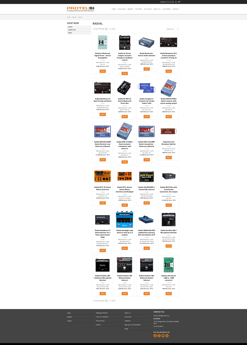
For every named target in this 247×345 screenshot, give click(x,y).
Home (114, 9)
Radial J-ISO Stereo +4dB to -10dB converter (169, 278)
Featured (138, 9)
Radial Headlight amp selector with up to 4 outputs (124, 232)
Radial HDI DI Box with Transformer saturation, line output (169, 189)
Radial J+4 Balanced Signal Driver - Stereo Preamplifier (102, 55)
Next (113, 29)
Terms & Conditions (102, 317)
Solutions (148, 9)
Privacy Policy (100, 321)
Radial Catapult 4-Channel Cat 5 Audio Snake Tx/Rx (146, 101)
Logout (69, 321)
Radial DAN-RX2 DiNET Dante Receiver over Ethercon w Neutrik (102, 144)
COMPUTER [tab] (72, 30)
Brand (74, 17)
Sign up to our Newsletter (133, 325)
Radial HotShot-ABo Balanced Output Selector (146, 278)
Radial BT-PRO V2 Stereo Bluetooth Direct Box (124, 101)
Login (69, 313)
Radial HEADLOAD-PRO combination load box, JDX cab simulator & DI (146, 232)
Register (69, 317)
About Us (157, 9)
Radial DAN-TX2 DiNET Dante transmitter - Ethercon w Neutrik (146, 144)
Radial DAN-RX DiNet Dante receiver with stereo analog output (168, 101)
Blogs (126, 329)
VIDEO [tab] (70, 33)
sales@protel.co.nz (163, 316)
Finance (98, 325)
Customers (166, 9)
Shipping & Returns (102, 313)
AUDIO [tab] (70, 27)
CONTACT (176, 9)
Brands (130, 9)
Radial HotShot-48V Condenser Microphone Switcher (103, 278)
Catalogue (122, 9)
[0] (179, 2)
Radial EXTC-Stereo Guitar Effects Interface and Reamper (125, 189)
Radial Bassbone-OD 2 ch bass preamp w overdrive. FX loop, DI (168, 55)
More (103, 71)
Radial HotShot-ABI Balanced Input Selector (124, 278)
